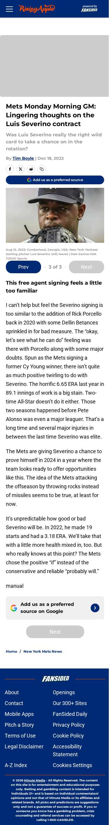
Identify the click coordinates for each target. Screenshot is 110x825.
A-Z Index (16, 765)
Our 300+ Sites (70, 703)
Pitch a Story (19, 725)
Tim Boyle (23, 158)
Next (86, 267)
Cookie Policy (68, 736)
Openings (64, 692)
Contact (14, 703)
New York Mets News (42, 651)
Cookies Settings (72, 765)
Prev (23, 267)
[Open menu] (9, 8)
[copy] (42, 169)
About (12, 692)
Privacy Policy (69, 725)
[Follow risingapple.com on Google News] (95, 608)
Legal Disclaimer (24, 746)
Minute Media (34, 780)
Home (11, 651)
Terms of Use (20, 736)
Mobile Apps (19, 714)
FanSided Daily (70, 714)
